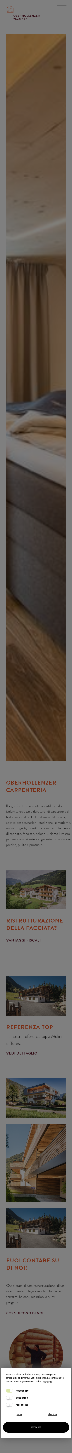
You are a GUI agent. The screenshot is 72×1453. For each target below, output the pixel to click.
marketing (21, 1404)
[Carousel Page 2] (24, 763)
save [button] (19, 1414)
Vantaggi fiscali (23, 940)
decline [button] (52, 1414)
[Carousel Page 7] (53, 763)
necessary (21, 1390)
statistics (21, 1397)
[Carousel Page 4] (36, 763)
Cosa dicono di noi (25, 1313)
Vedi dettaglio (21, 1053)
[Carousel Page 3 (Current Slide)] (30, 763)
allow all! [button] (36, 1427)
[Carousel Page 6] (48, 763)
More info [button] (47, 1382)
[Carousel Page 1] (18, 763)
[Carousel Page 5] (42, 763)
